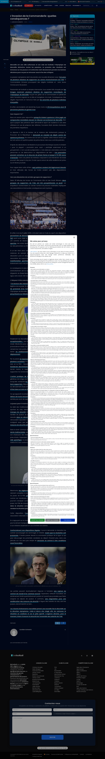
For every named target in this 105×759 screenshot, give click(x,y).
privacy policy (50, 264)
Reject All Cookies (52, 520)
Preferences (67, 520)
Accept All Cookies (37, 520)
